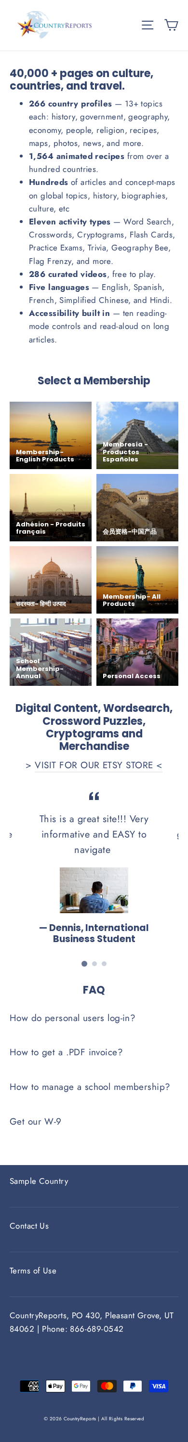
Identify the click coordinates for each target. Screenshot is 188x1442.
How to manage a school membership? (90, 1086)
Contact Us (29, 1226)
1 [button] (84, 964)
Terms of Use (33, 1270)
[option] (94, 866)
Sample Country (39, 1181)
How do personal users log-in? (72, 1017)
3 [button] (104, 963)
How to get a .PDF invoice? (66, 1052)
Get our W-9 (36, 1121)
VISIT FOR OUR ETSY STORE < (98, 765)
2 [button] (94, 963)
